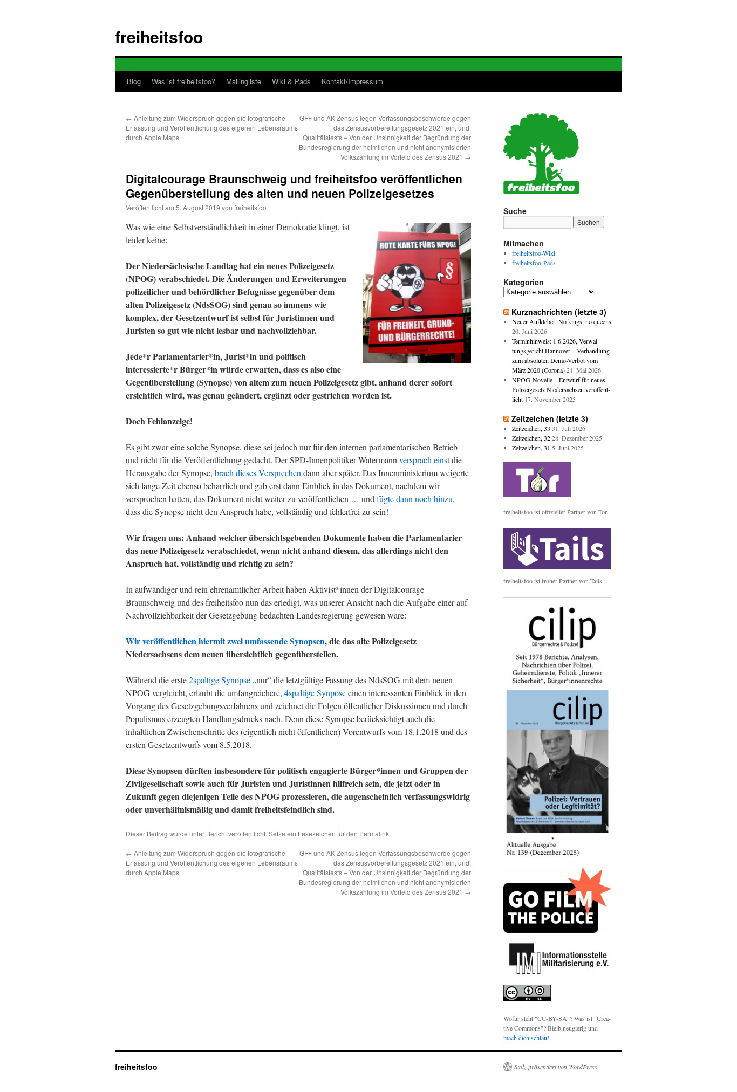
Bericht (216, 833)
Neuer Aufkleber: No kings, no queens (561, 321)
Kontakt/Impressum (352, 81)
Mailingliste (243, 81)
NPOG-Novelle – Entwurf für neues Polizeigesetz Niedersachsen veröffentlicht (561, 389)
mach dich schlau (525, 1037)
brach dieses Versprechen (258, 472)
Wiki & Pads (291, 81)
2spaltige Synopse (219, 679)
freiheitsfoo (159, 36)
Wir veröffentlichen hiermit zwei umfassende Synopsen (225, 641)
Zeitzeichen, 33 (531, 428)
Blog (134, 81)
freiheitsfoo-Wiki (533, 253)
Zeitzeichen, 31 (531, 447)
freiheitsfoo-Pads (534, 262)
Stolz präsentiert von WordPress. (556, 1066)
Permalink (374, 833)
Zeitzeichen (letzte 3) (549, 418)
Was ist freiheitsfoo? (183, 81)
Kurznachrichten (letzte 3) (558, 311)
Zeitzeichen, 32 (531, 438)
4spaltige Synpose (315, 692)
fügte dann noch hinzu (415, 498)
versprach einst (424, 459)
